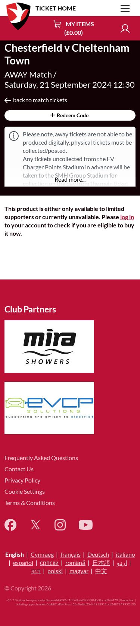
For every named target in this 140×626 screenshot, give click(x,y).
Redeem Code (72, 115)
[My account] (125, 28)
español (23, 562)
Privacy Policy (22, 480)
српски (49, 562)
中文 (101, 570)
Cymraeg (42, 554)
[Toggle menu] (125, 8)
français (70, 554)
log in (127, 216)
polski (55, 570)
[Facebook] (10, 524)
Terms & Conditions (29, 502)
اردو (122, 562)
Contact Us (19, 468)
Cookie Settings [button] (24, 491)
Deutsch (98, 554)
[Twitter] (35, 524)
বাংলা (36, 570)
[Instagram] (60, 525)
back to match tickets (40, 99)
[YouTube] (86, 524)
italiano (125, 554)
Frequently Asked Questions (41, 457)
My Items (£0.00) (79, 28)
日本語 (101, 562)
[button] (70, 179)
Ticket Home (55, 8)
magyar (78, 570)
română (75, 562)
